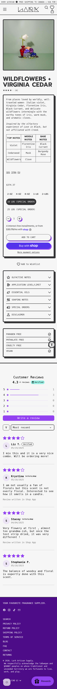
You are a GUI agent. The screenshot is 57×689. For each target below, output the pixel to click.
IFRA (13, 172)
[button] (46, 7)
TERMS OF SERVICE (13, 637)
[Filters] (6, 427)
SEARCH (6, 619)
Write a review (28, 418)
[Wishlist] (52, 7)
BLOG (5, 641)
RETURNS (7, 655)
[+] (19, 218)
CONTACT (7, 650)
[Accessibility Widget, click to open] (51, 344)
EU (19, 172)
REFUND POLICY (11, 628)
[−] (8, 218)
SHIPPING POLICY (12, 632)
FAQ (5, 646)
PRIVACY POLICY (12, 623)
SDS (8, 172)
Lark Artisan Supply (22, 660)
